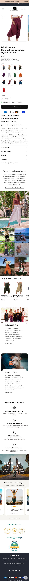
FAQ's (16, 561)
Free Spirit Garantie (8, 563)
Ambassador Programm (19, 563)
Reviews (14, 485)
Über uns (5, 558)
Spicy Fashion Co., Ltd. (17, 580)
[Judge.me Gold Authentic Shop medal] (14, 531)
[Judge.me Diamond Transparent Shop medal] (7, 531)
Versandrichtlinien (12, 558)
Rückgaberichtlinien (21, 558)
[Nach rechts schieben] (17, 44)
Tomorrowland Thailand (14, 566)
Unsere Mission (10, 561)
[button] (3, 9)
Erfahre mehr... (9, 343)
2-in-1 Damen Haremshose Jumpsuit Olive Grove (6, 296)
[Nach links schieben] (11, 44)
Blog (20, 561)
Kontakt (4, 561)
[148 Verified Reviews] (14, 551)
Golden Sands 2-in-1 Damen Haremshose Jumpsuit (18, 296)
